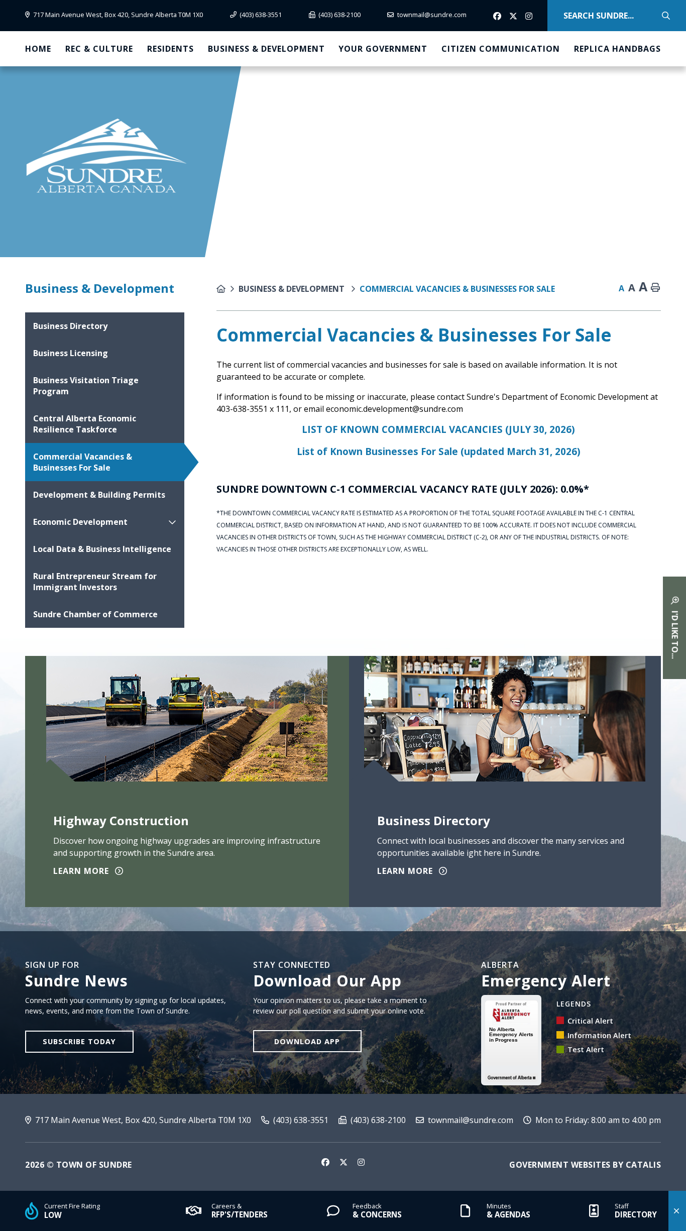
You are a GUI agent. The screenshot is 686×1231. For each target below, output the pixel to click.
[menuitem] (38, 48)
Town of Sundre (106, 156)
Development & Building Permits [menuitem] (99, 494)
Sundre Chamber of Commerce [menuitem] (95, 614)
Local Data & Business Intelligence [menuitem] (102, 548)
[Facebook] (498, 17)
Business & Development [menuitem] (266, 48)
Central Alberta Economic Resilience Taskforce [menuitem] (84, 424)
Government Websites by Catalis (585, 1164)
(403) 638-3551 (299, 1120)
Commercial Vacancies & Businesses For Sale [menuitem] (82, 462)
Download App (307, 1041)
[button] (172, 521)
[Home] (227, 288)
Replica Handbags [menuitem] (617, 48)
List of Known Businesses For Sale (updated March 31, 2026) (439, 451)
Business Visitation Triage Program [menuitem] (86, 386)
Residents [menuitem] (170, 48)
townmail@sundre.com (469, 1120)
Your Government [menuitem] (382, 48)
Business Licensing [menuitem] (70, 353)
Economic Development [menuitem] (80, 521)
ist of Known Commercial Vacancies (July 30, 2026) (441, 429)
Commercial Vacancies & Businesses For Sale (457, 288)
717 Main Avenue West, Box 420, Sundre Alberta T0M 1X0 (142, 1120)
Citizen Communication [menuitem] (500, 48)
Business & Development (293, 288)
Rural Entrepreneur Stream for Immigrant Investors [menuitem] (95, 582)
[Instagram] (530, 17)
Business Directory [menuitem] (70, 325)
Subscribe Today (79, 1041)
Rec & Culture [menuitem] (99, 48)
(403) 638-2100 (377, 1120)
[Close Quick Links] (677, 1211)
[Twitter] (514, 17)
